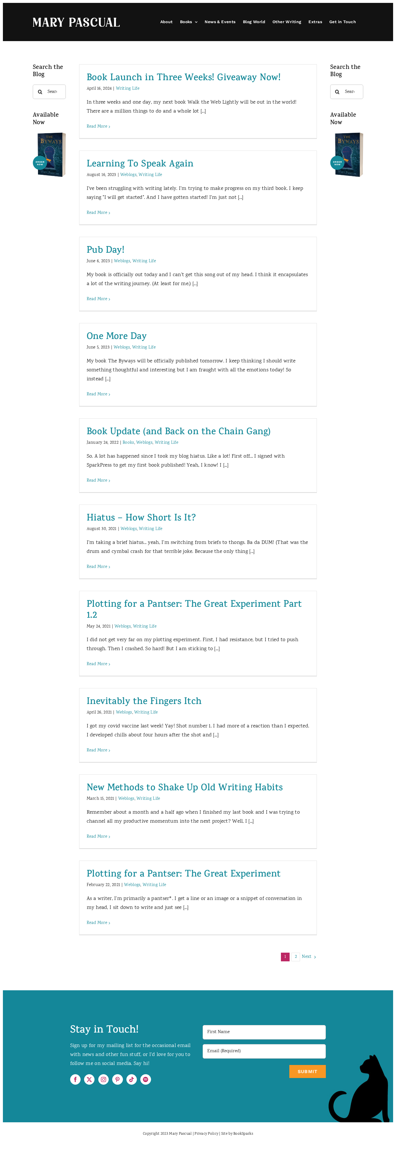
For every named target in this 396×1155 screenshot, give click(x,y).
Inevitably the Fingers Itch (144, 702)
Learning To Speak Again (140, 165)
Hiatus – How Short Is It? (141, 519)
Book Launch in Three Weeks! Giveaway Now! (184, 79)
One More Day (117, 337)
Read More (97, 127)
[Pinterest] (117, 1079)
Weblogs (128, 175)
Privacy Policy (206, 1134)
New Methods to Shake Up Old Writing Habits (185, 789)
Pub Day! (106, 251)
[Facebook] (75, 1079)
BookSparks (243, 1134)
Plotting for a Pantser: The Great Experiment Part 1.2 (194, 610)
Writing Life (127, 89)
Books (128, 443)
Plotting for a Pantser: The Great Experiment (184, 875)
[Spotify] (145, 1079)
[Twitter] (89, 1079)
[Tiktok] (131, 1079)
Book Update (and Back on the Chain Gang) (179, 433)
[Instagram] (103, 1079)
